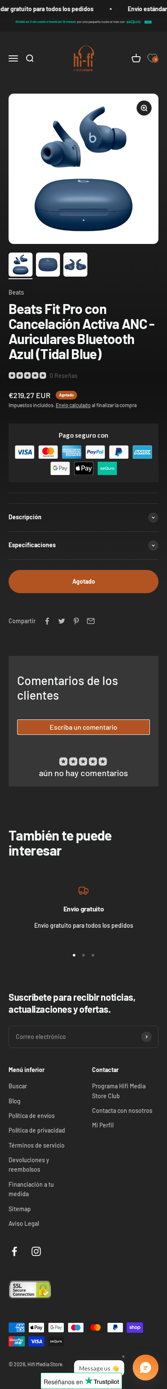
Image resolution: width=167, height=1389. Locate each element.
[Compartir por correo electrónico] (91, 621)
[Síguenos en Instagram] (36, 1251)
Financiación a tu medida (31, 1189)
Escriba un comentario (83, 727)
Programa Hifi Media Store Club (119, 1090)
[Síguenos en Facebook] (14, 1251)
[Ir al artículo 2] (48, 266)
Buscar (18, 1086)
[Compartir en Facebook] (47, 621)
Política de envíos (32, 1115)
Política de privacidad (37, 1130)
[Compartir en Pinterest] (76, 621)
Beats (16, 292)
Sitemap (20, 1208)
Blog (15, 1101)
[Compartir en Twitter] (61, 621)
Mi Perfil (102, 1125)
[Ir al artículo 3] (75, 266)
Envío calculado (73, 405)
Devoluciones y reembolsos (29, 1164)
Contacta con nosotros (122, 1110)
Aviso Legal (24, 1223)
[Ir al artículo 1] (21, 266)
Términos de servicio (37, 1145)
